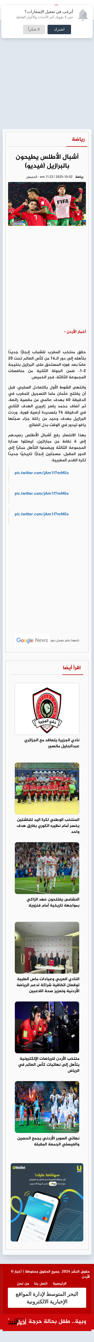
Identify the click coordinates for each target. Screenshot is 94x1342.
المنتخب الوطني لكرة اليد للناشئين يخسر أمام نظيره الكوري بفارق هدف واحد (48, 825)
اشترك (59, 29)
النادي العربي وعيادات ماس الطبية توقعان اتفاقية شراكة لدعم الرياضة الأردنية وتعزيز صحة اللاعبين (47, 985)
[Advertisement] (47, 50)
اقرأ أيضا (72, 668)
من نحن (23, 1284)
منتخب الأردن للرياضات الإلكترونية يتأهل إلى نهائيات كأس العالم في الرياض (48, 1064)
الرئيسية (60, 1284)
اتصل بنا (41, 1284)
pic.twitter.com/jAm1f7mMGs (42, 473)
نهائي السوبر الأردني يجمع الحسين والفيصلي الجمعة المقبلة (48, 1141)
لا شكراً (34, 29)
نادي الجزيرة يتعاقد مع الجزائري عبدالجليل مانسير (51, 743)
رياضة (78, 139)
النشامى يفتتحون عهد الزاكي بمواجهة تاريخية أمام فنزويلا (53, 902)
